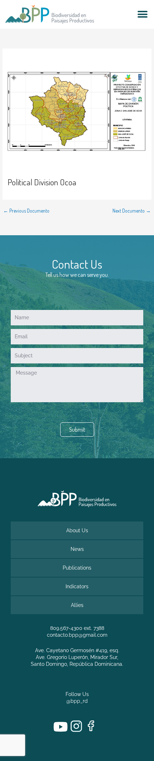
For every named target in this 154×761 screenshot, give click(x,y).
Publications (77, 568)
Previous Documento (26, 210)
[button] (142, 14)
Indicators (77, 586)
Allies (77, 605)
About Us (77, 530)
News (77, 549)
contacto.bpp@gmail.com (77, 635)
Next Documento (131, 210)
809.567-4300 (66, 628)
